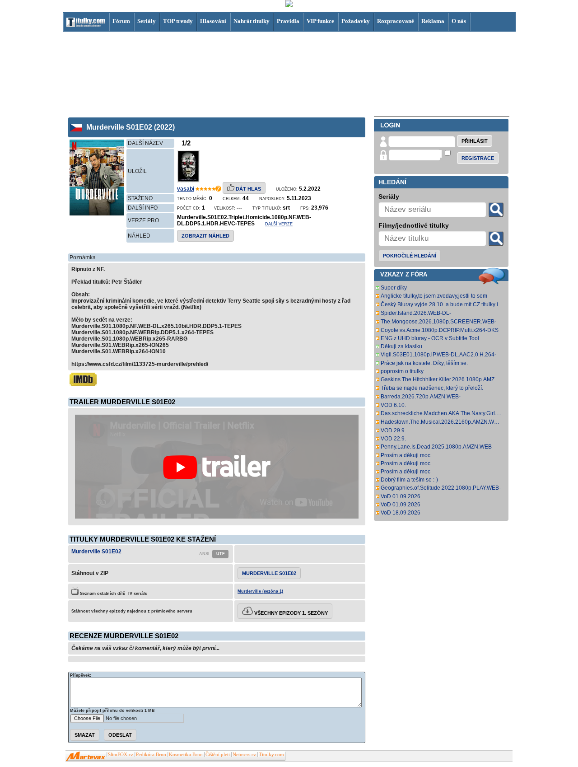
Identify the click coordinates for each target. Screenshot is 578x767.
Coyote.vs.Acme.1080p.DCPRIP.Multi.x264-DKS (440, 330)
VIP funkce (320, 21)
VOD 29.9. (393, 430)
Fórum (121, 21)
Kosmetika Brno (186, 754)
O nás (459, 21)
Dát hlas (247, 189)
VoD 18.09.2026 (400, 513)
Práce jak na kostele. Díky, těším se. (424, 363)
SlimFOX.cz (120, 754)
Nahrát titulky (251, 21)
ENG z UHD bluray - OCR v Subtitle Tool (430, 338)
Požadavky (355, 21)
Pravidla (288, 21)
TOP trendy (178, 21)
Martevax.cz (85, 756)
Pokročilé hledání (409, 255)
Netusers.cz (244, 754)
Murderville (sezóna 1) (260, 591)
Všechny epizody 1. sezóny (290, 613)
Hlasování (213, 21)
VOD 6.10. (393, 405)
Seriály (146, 21)
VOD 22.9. (393, 438)
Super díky (394, 288)
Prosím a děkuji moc (405, 455)
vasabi (185, 189)
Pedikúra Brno (151, 754)
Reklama (432, 21)
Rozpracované (395, 21)
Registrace (477, 158)
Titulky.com (271, 754)
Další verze (279, 224)
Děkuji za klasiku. (402, 346)
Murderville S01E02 (96, 551)
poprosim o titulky (402, 371)
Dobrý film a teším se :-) (409, 480)
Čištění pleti (217, 754)
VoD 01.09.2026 (400, 496)
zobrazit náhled (205, 236)
